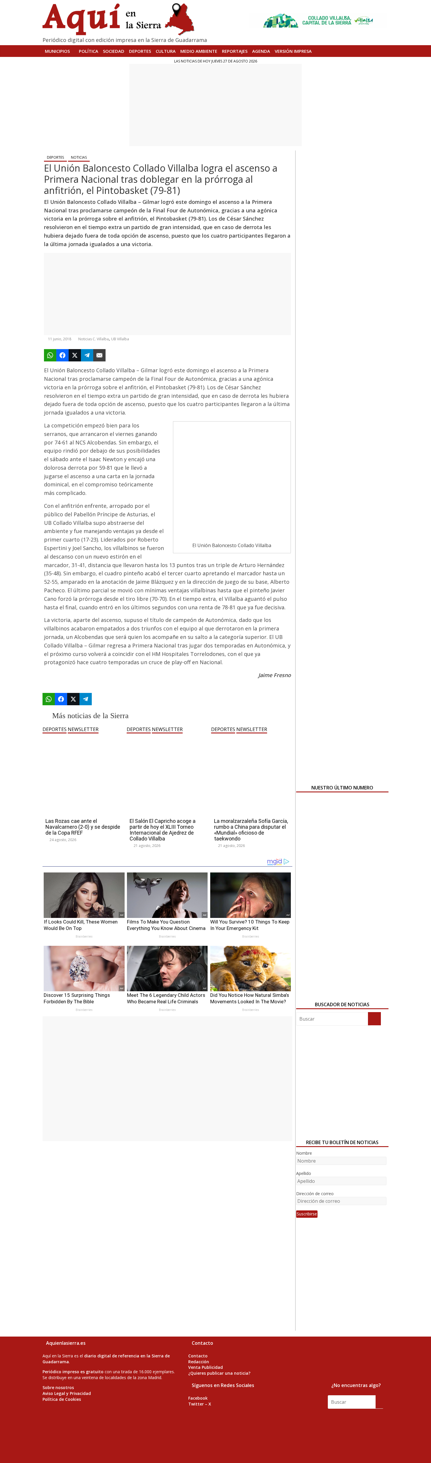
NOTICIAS (79, 157)
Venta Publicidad (205, 1367)
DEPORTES (140, 51)
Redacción (198, 1361)
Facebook (198, 1398)
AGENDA (261, 51)
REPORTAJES (234, 51)
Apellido (303, 1173)
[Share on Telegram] (87, 355)
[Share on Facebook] (62, 355)
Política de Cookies (62, 1399)
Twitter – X (199, 1404)
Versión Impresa (293, 51)
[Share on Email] (99, 355)
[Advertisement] (215, 105)
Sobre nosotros (58, 1387)
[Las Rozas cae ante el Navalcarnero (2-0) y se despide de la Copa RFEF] (83, 737)
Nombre (304, 1153)
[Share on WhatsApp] (50, 355)
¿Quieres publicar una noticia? (219, 1373)
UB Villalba (120, 338)
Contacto (198, 1356)
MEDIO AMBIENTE (198, 51)
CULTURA (166, 51)
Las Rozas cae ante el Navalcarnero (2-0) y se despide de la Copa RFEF (82, 827)
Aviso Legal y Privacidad (67, 1393)
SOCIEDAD (113, 51)
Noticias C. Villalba (93, 338)
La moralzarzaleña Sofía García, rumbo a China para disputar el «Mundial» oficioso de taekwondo (251, 829)
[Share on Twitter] (75, 355)
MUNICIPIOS (57, 51)
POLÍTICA (88, 51)
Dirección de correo (315, 1193)
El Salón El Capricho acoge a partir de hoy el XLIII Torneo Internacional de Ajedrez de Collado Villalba (163, 829)
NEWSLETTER (83, 729)
